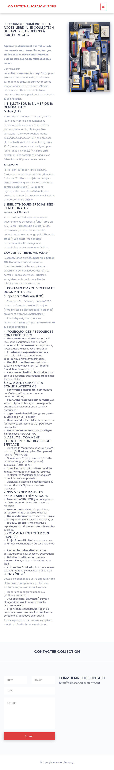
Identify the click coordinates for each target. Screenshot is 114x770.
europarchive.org (63, 762)
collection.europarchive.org (32, 6)
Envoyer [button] (29, 736)
